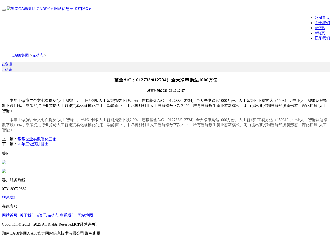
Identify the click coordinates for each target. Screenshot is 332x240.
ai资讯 (320, 28)
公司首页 (322, 18)
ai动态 (320, 33)
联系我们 (322, 38)
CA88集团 (20, 55)
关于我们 (322, 23)
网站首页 (9, 215)
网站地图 (85, 215)
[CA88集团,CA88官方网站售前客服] (4, 163)
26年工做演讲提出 (33, 144)
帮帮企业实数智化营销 (36, 139)
